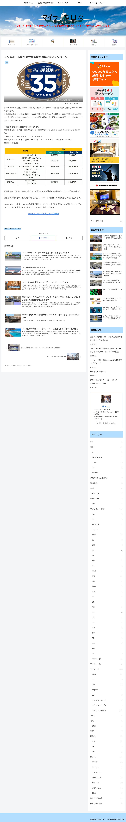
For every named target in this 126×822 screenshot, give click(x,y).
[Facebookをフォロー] (103, 423)
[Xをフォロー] (100, 423)
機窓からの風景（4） (98, 372)
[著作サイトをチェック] (98, 423)
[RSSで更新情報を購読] (114, 423)
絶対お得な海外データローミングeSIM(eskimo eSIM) (103, 381)
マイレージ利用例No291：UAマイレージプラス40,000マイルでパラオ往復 (105, 350)
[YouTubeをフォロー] (109, 423)
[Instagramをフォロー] (106, 423)
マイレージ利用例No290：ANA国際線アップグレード (106, 361)
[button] (69, 238)
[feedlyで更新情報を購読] (112, 423)
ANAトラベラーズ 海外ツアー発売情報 (43, 214)
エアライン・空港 (16, 229)
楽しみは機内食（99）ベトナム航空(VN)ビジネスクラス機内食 (106, 338)
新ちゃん (106, 406)
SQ (7, 229)
